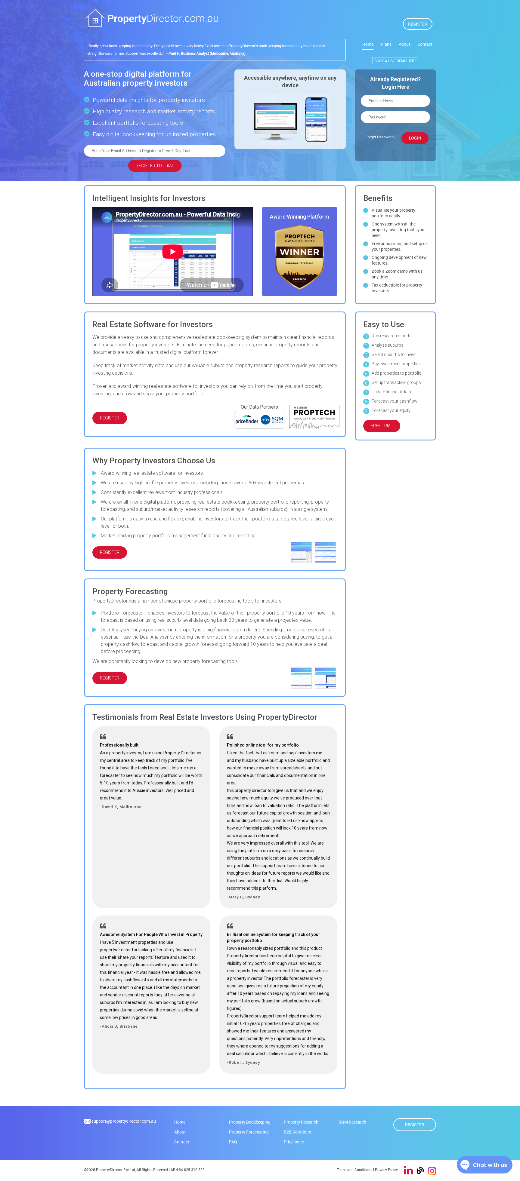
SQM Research (352, 1122)
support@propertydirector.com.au (123, 1121)
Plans (386, 44)
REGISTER (417, 24)
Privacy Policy (386, 1169)
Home (367, 44)
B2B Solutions (297, 1132)
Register (414, 1124)
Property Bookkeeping (250, 1122)
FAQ (233, 1142)
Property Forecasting (249, 1132)
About (404, 44)
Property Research (301, 1122)
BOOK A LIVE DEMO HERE (395, 60)
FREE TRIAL (382, 425)
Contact (424, 44)
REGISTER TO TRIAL (155, 165)
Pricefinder (294, 1142)
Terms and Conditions (354, 1169)
